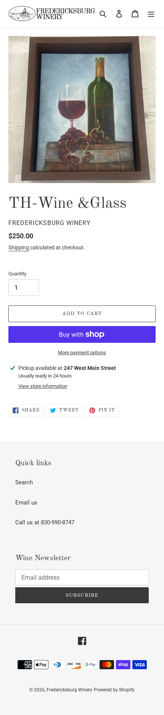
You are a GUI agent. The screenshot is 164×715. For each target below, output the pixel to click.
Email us (26, 502)
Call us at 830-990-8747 (44, 522)
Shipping (18, 247)
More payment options (82, 352)
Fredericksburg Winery (69, 690)
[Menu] (151, 13)
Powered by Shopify (114, 690)
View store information (42, 386)
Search (24, 482)
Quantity (17, 273)
